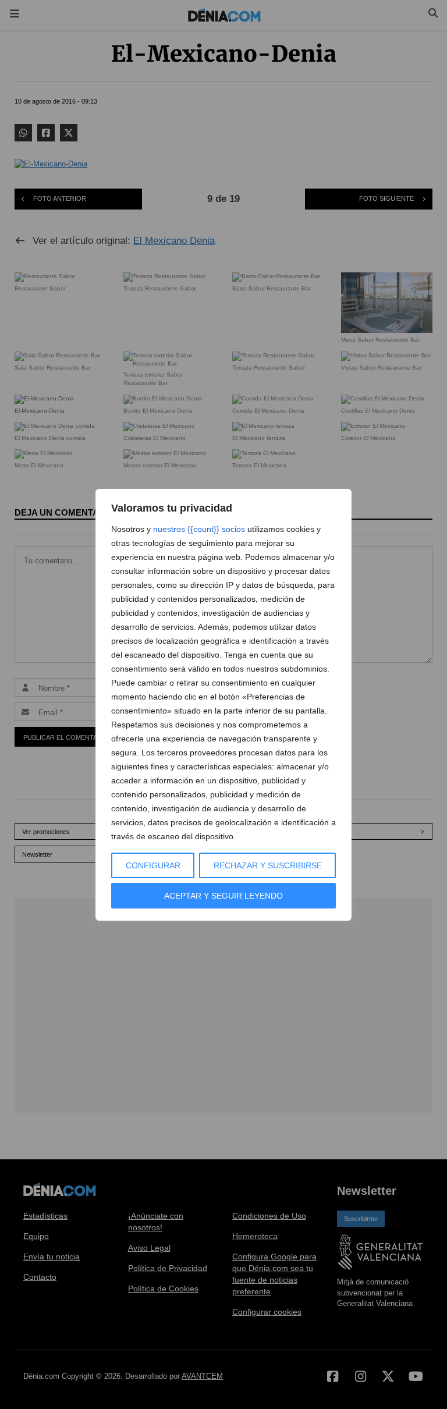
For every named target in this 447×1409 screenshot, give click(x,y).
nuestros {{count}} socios (199, 529)
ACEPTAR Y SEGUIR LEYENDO (223, 895)
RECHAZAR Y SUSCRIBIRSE (268, 865)
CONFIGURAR (153, 865)
